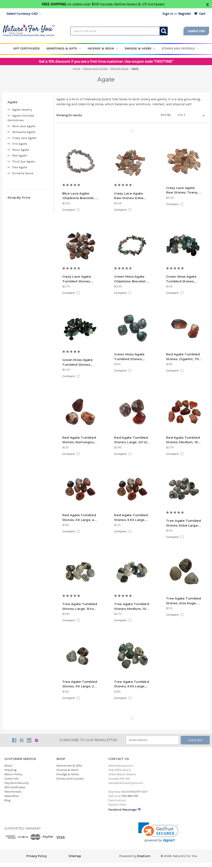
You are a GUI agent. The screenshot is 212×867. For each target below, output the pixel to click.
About (8, 765)
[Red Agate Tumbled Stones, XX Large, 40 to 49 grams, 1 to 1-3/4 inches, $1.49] (80, 490)
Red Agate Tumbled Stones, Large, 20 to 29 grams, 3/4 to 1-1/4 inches (131, 440)
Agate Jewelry (22, 109)
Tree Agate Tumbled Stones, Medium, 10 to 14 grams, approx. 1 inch (131, 606)
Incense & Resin (101, 48)
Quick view (80, 175)
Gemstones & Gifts (61, 48)
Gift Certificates (26, 48)
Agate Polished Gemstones (20, 118)
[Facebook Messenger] (36, 740)
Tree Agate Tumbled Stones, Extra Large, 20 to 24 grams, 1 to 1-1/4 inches (183, 523)
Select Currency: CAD (23, 14)
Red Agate (19, 155)
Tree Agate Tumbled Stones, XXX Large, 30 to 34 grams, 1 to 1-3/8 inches (131, 684)
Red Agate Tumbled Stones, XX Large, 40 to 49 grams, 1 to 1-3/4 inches (79, 517)
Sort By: (166, 115)
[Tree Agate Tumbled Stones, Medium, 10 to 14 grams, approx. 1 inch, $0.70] (132, 573)
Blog (7, 800)
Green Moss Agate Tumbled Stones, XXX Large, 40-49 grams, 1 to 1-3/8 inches (129, 356)
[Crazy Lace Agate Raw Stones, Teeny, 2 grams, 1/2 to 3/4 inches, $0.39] (184, 163)
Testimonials (13, 791)
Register (184, 14)
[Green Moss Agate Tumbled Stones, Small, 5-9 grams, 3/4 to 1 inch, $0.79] (80, 329)
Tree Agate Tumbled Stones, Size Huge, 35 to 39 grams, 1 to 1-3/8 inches (183, 600)
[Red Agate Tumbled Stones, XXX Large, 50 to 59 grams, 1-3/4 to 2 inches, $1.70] (132, 490)
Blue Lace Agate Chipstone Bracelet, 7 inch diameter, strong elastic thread (79, 196)
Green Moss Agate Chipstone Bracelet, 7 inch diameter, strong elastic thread (131, 279)
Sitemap (75, 856)
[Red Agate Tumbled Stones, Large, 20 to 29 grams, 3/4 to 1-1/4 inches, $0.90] (132, 412)
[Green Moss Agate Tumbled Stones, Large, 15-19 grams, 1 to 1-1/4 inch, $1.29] (184, 246)
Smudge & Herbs (138, 48)
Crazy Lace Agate (24, 138)
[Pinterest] (21, 740)
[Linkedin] (29, 740)
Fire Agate (19, 144)
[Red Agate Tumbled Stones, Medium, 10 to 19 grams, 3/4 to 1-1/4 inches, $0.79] (184, 412)
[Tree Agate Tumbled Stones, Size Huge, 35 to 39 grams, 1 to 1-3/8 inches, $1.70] (184, 573)
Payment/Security (16, 783)
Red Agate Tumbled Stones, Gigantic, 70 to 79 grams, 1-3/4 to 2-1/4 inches (183, 356)
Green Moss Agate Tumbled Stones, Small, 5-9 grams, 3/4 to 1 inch (79, 362)
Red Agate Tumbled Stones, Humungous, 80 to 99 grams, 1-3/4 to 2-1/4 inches (79, 440)
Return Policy (13, 774)
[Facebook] (14, 740)
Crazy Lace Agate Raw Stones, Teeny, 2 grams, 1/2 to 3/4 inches (183, 190)
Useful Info (196, 31)
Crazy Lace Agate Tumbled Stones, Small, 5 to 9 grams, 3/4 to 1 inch (78, 279)
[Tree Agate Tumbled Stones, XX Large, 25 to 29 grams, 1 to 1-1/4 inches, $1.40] (80, 656)
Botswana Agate (23, 132)
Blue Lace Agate (23, 126)
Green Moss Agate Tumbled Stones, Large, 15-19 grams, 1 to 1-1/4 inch (182, 279)
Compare (68, 209)
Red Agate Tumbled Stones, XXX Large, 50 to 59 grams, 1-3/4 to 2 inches (131, 517)
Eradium (143, 856)
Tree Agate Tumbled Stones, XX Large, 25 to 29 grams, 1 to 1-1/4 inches (80, 684)
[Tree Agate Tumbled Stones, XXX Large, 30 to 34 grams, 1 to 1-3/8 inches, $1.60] (132, 656)
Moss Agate (20, 150)
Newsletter (11, 796)
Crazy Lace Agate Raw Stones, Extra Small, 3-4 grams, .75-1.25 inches (131, 196)
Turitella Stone (22, 173)
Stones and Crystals (178, 48)
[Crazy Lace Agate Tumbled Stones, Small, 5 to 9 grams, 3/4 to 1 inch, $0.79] (80, 246)
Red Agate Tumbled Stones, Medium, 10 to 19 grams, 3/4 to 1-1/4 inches (183, 440)
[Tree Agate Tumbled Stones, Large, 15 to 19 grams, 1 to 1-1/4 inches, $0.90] (80, 573)
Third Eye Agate (23, 161)
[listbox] (191, 115)
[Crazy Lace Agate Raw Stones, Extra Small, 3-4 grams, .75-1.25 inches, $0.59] (132, 163)
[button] (158, 832)
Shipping (10, 770)
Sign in (168, 14)
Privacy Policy (36, 856)
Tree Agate (19, 167)
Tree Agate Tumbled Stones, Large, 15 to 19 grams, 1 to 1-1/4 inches (79, 606)
